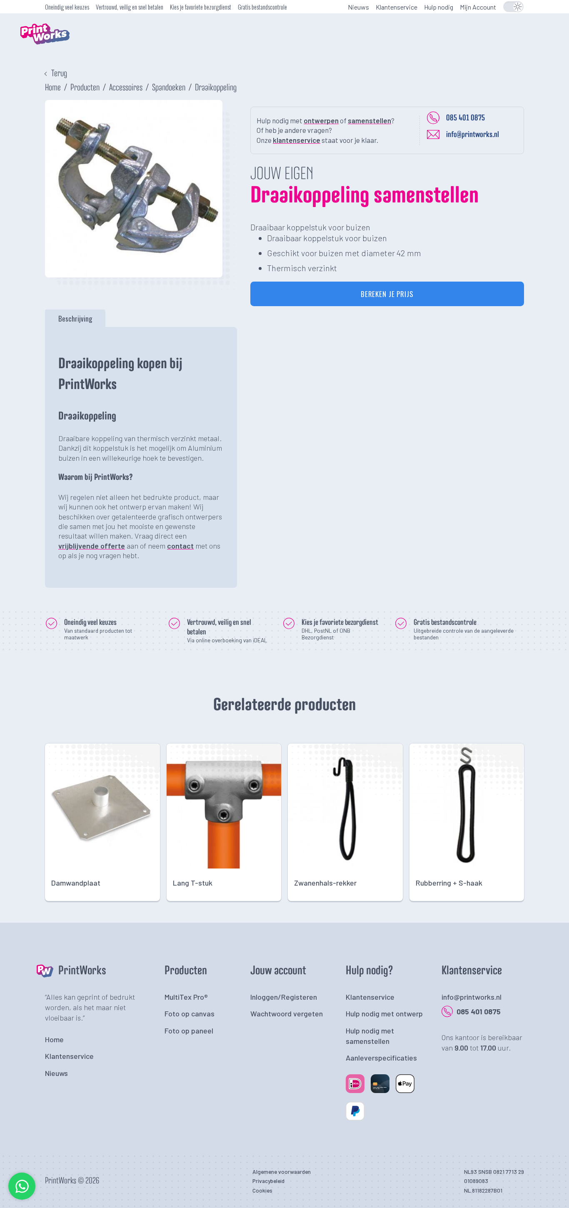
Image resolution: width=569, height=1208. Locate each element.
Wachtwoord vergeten (286, 1013)
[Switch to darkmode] (513, 6)
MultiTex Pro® (186, 996)
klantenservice (296, 140)
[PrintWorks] (57, 52)
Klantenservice (396, 7)
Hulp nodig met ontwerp (384, 1013)
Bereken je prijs (387, 294)
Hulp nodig (438, 7)
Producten (85, 87)
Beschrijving (75, 318)
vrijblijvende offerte (91, 545)
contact (180, 545)
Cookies (262, 1190)
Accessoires (125, 87)
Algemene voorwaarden (281, 1171)
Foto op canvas (190, 1013)
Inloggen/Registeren (283, 996)
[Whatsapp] (22, 1197)
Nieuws (358, 7)
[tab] (75, 318)
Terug (59, 73)
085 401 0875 (465, 118)
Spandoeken (168, 87)
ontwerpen (321, 120)
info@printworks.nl (472, 134)
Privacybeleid (268, 1180)
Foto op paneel (189, 1030)
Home (53, 87)
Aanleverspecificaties (381, 1057)
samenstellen (369, 120)
